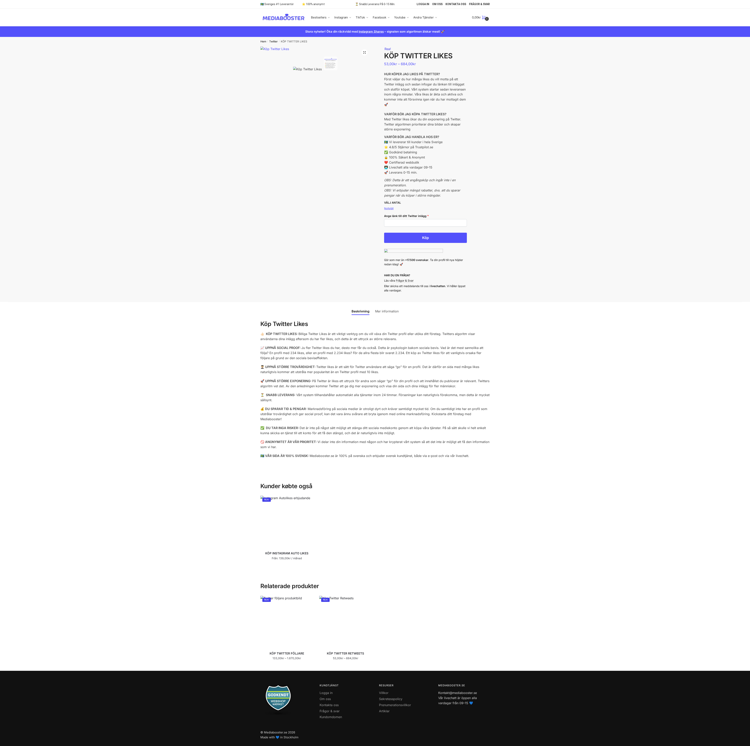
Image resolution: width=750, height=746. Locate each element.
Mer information (387, 311)
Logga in (326, 693)
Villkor (383, 693)
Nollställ (389, 208)
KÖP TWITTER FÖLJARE (287, 653)
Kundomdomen (331, 717)
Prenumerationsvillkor (395, 705)
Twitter (273, 41)
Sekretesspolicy (390, 699)
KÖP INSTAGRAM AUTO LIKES (286, 553)
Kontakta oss (329, 705)
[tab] (360, 308)
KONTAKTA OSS (455, 4)
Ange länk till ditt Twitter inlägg (406, 216)
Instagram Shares (371, 31)
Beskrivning (360, 311)
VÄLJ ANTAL (392, 202)
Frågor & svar (330, 711)
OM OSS (437, 4)
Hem (263, 41)
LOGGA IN (423, 4)
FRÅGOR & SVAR (479, 4)
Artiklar (384, 711)
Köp (425, 238)
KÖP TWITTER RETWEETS (345, 653)
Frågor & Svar (405, 280)
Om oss (325, 699)
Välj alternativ (287, 566)
